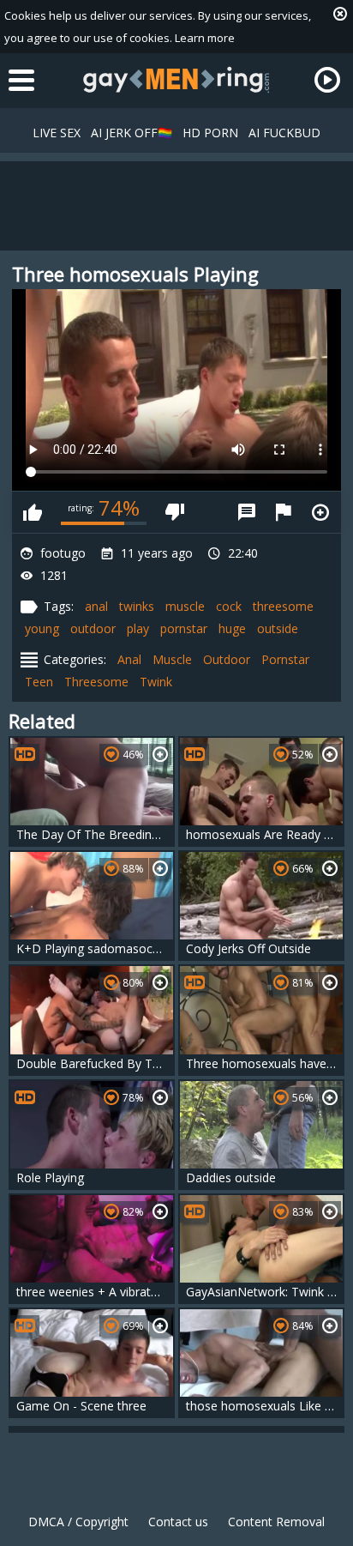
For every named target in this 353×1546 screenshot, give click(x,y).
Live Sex (57, 132)
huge (232, 628)
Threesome (96, 681)
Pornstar (285, 659)
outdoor (93, 628)
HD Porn (210, 132)
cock (229, 606)
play (138, 628)
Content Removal (276, 1521)
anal (96, 606)
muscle (185, 606)
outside (277, 628)
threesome (283, 606)
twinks (136, 606)
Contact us (178, 1521)
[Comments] (247, 512)
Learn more (205, 37)
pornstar (183, 628)
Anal (129, 659)
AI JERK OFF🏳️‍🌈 (131, 132)
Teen (39, 681)
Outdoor (226, 659)
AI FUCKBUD (284, 132)
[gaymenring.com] (176, 80)
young (42, 628)
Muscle (172, 659)
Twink (156, 681)
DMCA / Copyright (78, 1521)
